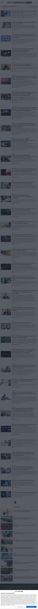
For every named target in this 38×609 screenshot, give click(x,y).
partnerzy (32, 597)
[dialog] (19, 599)
